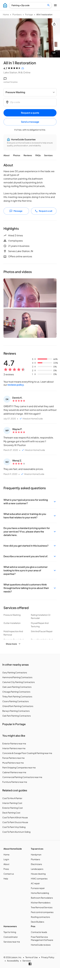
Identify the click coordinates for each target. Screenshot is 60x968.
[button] (30, 502)
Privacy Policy (47, 957)
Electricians (36, 864)
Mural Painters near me (13, 762)
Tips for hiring (9, 932)
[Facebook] (30, 964)
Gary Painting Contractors (14, 672)
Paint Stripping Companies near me (19, 767)
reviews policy (15, 384)
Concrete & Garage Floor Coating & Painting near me (27, 753)
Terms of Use (31, 957)
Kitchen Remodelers (40, 902)
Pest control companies (42, 912)
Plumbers (17, 14)
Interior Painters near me (13, 748)
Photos (16, 155)
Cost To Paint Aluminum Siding (16, 831)
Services (48, 155)
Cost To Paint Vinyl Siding (13, 827)
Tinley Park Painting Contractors (17, 696)
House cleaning (38, 873)
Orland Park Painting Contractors (17, 706)
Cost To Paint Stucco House (15, 822)
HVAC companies (39, 878)
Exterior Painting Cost (12, 807)
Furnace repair (38, 888)
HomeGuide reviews (41, 944)
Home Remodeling (40, 893)
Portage (29, 14)
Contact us (8, 873)
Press (6, 869)
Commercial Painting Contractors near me (22, 777)
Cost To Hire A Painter (12, 798)
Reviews (28, 155)
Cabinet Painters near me (14, 772)
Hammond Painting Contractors (17, 677)
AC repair (35, 883)
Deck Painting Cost (11, 812)
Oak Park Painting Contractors (16, 715)
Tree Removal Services (41, 907)
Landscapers (37, 869)
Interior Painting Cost (12, 803)
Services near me (11, 941)
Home (6, 14)
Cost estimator (10, 937)
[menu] (5, 5)
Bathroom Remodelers (42, 897)
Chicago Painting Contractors (16, 691)
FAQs (38, 155)
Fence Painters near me (13, 758)
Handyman (36, 854)
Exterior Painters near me (14, 743)
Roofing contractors (40, 917)
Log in (6, 859)
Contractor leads (39, 932)
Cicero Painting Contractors (15, 701)
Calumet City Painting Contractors (18, 682)
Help (5, 878)
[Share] (54, 24)
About (6, 155)
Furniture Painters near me (14, 782)
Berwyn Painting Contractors (16, 711)
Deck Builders (37, 921)
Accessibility (13, 960)
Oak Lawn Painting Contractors (16, 687)
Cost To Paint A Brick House (15, 817)
